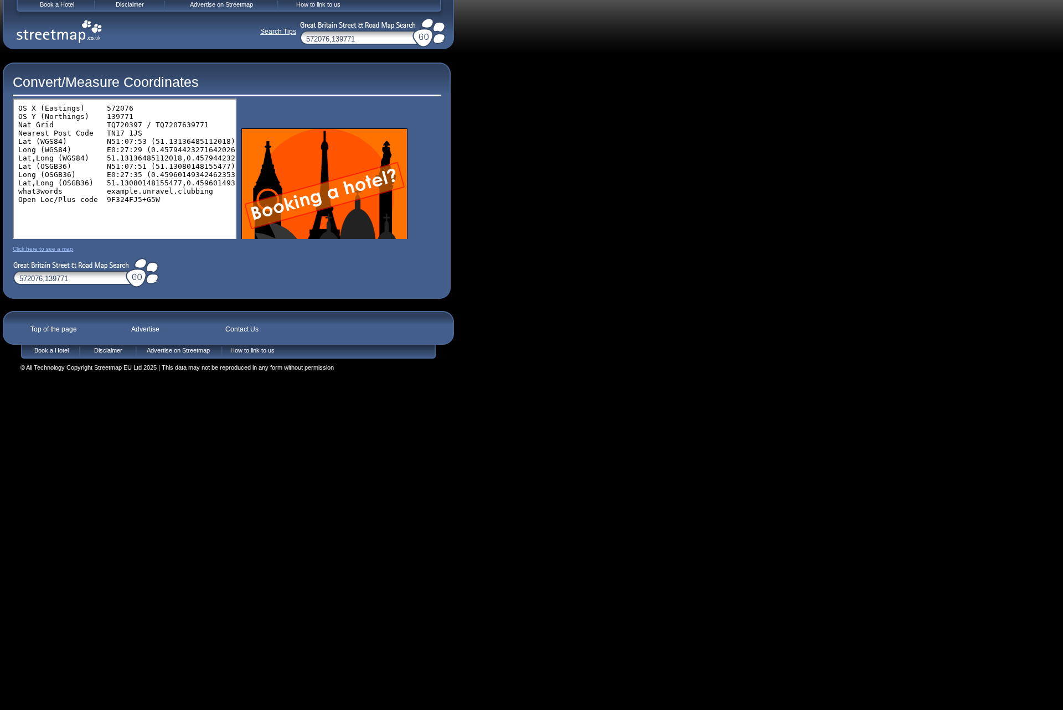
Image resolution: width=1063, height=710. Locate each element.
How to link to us (252, 350)
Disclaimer (108, 350)
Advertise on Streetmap (178, 350)
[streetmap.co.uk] (59, 31)
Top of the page (53, 329)
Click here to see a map (43, 249)
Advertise (145, 329)
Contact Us (242, 329)
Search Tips (278, 31)
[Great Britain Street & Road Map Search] (69, 264)
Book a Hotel (51, 350)
